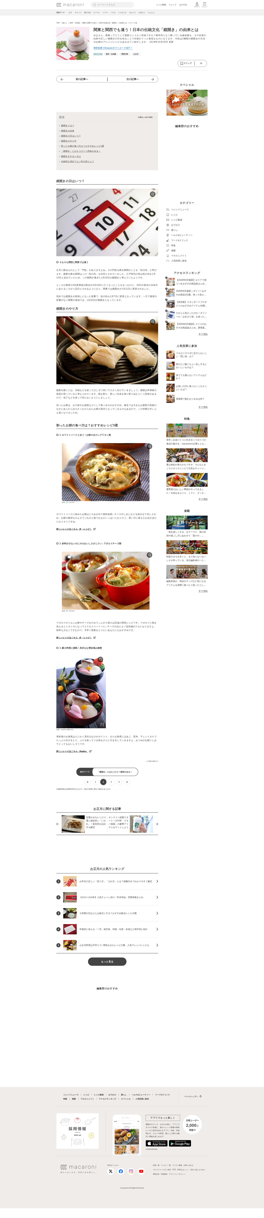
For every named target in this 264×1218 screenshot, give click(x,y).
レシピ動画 (161, 5)
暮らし (124, 1095)
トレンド (173, 5)
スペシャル (126, 1099)
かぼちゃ (142, 12)
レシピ (86, 1095)
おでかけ (112, 1095)
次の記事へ (133, 79)
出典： (64, 502)
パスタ (113, 12)
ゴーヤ (105, 12)
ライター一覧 (166, 1165)
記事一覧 (156, 1165)
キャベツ (78, 12)
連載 (74, 1099)
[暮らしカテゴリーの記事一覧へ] (98, 54)
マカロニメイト (87, 1099)
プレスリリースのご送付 (162, 1170)
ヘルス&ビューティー (141, 1095)
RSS (174, 1170)
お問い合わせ (188, 1165)
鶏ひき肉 (87, 12)
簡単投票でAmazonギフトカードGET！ (113, 48)
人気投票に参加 (142, 1099)
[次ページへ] (127, 782)
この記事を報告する (152, 761)
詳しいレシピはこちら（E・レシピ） (74, 529)
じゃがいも (122, 12)
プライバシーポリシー (177, 1174)
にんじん (151, 12)
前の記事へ (82, 79)
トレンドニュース (71, 1095)
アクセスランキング (107, 1099)
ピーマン (97, 12)
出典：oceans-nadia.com (64, 729)
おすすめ (183, 5)
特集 (65, 1099)
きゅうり (132, 12)
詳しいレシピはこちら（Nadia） (72, 751)
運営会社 (156, 1174)
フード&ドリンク (162, 1095)
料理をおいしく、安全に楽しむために (191, 1170)
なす (70, 12)
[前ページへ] (87, 782)
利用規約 (164, 1174)
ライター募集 (177, 1165)
